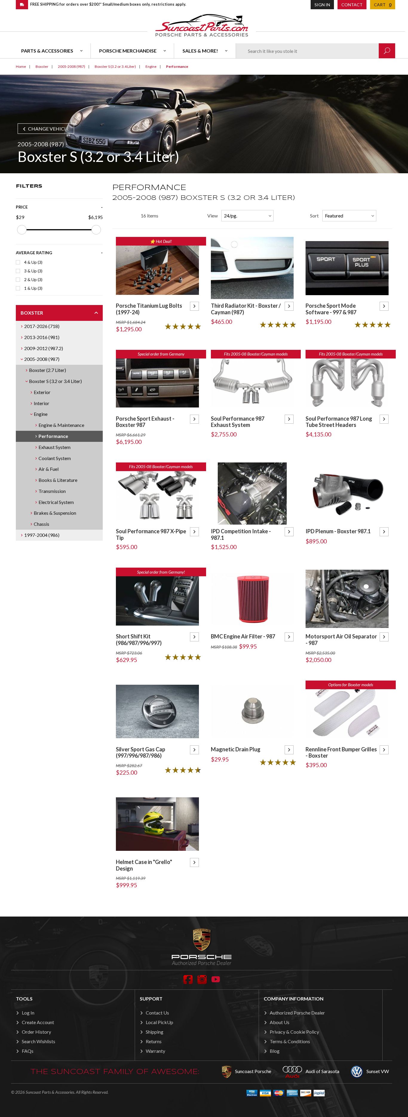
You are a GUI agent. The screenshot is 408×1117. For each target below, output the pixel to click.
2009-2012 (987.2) (43, 348)
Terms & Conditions (290, 1041)
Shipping (154, 1032)
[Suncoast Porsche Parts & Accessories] (201, 24)
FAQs (27, 1051)
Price (22, 206)
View (212, 215)
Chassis (41, 524)
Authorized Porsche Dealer (297, 1012)
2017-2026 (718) (41, 326)
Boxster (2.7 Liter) (47, 370)
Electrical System (56, 502)
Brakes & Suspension (55, 513)
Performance (53, 436)
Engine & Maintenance (61, 425)
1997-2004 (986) (41, 535)
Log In (28, 1012)
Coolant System (55, 458)
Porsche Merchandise (128, 50)
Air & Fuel (49, 469)
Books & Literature (58, 480)
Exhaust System (54, 447)
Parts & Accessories (47, 50)
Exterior (42, 392)
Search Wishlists (38, 1041)
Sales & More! (200, 50)
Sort (314, 215)
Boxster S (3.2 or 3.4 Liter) (55, 381)
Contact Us (157, 1012)
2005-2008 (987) (41, 359)
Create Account (38, 1022)
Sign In (322, 4)
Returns (154, 1041)
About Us (279, 1022)
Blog (275, 1051)
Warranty (155, 1051)
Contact (352, 4)
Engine (40, 414)
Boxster (32, 312)
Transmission (52, 491)
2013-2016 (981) (41, 337)
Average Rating (34, 252)
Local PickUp (159, 1022)
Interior (41, 403)
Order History (36, 1032)
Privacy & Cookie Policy (294, 1032)
